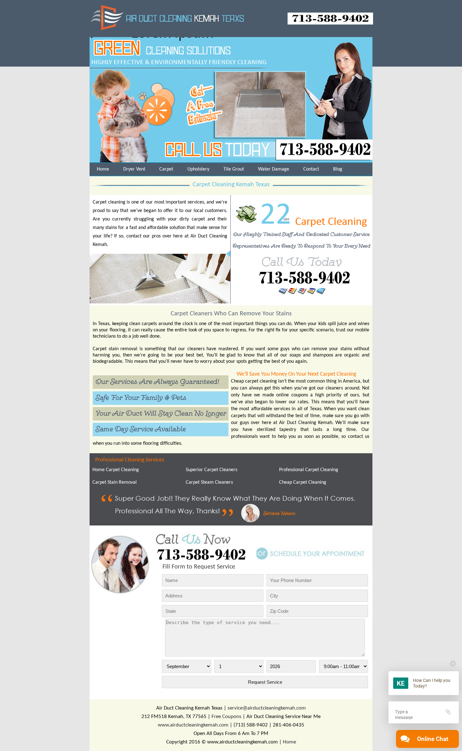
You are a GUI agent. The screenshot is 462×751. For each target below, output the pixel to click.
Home (103, 169)
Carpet (166, 169)
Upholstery (198, 169)
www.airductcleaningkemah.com (193, 725)
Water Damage (273, 169)
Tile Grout (233, 169)
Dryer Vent (134, 169)
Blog (337, 169)
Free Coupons (226, 716)
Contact (311, 169)
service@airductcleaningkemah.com (267, 708)
